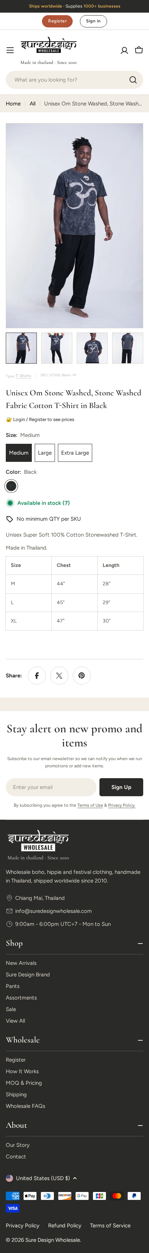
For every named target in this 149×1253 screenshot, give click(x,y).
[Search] (133, 79)
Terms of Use (90, 805)
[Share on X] (59, 676)
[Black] (11, 486)
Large (45, 453)
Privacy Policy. (122, 805)
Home (13, 103)
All (32, 103)
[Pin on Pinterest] (82, 676)
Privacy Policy (22, 1225)
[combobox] (74, 80)
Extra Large (75, 453)
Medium (19, 453)
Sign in (93, 20)
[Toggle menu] (10, 50)
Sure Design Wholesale (52, 1240)
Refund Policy (64, 1225)
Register (57, 20)
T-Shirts (23, 375)
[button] (10, 6)
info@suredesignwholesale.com (53, 911)
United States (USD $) (43, 1178)
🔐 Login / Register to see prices (40, 419)
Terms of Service (110, 1225)
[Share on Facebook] (37, 676)
